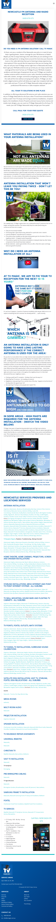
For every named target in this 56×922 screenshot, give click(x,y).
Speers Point (42, 532)
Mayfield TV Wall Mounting (28, 613)
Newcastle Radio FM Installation (18, 526)
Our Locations (28, 900)
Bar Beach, (37, 513)
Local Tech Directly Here (15, 884)
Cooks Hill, (27, 787)
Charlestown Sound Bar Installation (13, 727)
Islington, (46, 632)
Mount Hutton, (21, 615)
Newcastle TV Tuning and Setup (27, 666)
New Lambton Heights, (37, 522)
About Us (26, 895)
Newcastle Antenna (20, 524)
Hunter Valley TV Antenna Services (28, 516)
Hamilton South (13, 516)
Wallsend (26, 535)
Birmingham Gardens (46, 513)
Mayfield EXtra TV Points (10, 634)
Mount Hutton (18, 522)
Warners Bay (24, 552)
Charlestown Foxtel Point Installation (14, 804)
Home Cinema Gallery (7, 904)
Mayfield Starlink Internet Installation (35, 591)
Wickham (39, 535)
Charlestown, (19, 566)
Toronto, (41, 577)
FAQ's (3, 898)
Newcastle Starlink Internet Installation (29, 593)
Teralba (20, 534)
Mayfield (45, 518)
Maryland (29, 546)
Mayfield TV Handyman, (14, 664)
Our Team (27, 896)
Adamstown (12, 509)
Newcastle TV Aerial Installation (16, 532)
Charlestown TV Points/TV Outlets (25, 656)
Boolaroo (36, 562)
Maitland (34, 566)
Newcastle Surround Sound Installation (27, 729)
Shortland (49, 532)
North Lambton (13, 617)
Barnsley (33, 509)
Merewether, (40, 520)
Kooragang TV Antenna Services (23, 518)
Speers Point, (19, 577)
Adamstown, (12, 629)
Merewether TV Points (24, 634)
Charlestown (15, 513)
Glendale (6, 611)
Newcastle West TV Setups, (34, 667)
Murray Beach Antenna (29, 520)
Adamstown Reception (21, 542)
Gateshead (30, 513)
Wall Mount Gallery (6, 902)
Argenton (6, 509)
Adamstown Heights (9, 542)
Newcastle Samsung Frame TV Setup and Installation (24, 795)
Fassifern (31, 515)
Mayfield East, (30, 662)
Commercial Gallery (6, 906)
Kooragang (11, 518)
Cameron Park (40, 509)
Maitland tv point (46, 634)
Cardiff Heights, (44, 515)
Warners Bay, (14, 535)
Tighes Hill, (26, 577)
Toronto (31, 534)
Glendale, (35, 532)
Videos (3, 900)
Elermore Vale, (20, 632)
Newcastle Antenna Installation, (34, 528)
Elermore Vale (19, 515)
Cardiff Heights (27, 566)
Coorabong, (19, 607)
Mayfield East (7, 520)
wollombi (6, 702)
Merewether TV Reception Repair (17, 548)
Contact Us (6, 912)
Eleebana (39, 564)
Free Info (3, 896)
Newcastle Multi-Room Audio (38, 727)
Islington (40, 516)
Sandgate (6, 534)
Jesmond (45, 516)
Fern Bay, (37, 515)
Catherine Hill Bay (8, 589)
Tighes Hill (26, 534)
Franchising (27, 904)
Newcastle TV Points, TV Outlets (27, 636)
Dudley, (6, 515)
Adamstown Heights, (22, 652)
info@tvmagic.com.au (9, 918)
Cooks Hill (35, 511)
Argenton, (6, 603)
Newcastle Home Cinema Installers (17, 573)
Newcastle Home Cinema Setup (36, 573)
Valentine (37, 534)
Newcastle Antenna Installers (36, 526)
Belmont (31, 562)
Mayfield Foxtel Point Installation (33, 804)
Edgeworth (11, 515)
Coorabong (20, 564)
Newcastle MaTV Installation (27, 530)
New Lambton (26, 522)
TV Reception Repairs (9, 539)
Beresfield (31, 542)
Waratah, (20, 535)
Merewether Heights (17, 520)
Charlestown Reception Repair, (15, 544)
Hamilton (6, 516)
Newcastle (12, 524)
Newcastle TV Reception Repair (24, 550)
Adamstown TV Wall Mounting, (29, 603)
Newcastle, (7, 694)
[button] (54, 3)
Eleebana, (26, 515)
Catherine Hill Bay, (27, 511)
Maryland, (40, 518)
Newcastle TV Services (19, 528)
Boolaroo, (19, 509)
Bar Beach (25, 607)
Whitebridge (32, 535)
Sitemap (35, 887)
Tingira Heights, (13, 534)
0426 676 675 (28, 18)
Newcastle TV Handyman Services (18, 812)
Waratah (30, 619)
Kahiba (35, 518)
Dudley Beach (23, 513)
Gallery (26, 898)
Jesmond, (28, 638)
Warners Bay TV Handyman (29, 671)
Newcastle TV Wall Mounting (40, 615)
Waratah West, (37, 550)
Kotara (36, 685)
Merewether (11, 814)
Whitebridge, (32, 552)
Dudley (26, 564)
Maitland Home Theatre (43, 566)
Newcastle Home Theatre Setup (25, 575)
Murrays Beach (31, 548)
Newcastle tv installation (19, 667)
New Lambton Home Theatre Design (26, 571)
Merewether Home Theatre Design (13, 568)
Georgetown (29, 532)
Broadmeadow (27, 509)
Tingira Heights (34, 577)
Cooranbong (7, 513)
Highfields (31, 660)
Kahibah (6, 662)
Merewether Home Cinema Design (19, 569)
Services (3, 895)
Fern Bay (26, 632)
